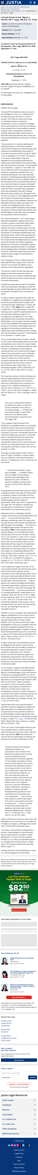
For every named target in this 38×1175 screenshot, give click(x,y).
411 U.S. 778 (12, 560)
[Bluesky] (23, 1145)
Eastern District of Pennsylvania (10, 11)
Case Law (16, 7)
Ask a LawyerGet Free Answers (8, 1049)
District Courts (5, 9)
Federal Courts (24, 7)
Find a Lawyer (7, 1068)
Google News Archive (8, 1038)
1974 (23, 11)
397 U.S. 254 (24, 597)
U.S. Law (8, 7)
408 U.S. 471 (29, 556)
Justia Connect (19, 1150)
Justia (3, 7)
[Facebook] (15, 1145)
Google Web (5, 1029)
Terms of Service (19, 1164)
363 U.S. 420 (5, 537)
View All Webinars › (19, 997)
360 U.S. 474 (9, 813)
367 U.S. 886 (25, 388)
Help (19, 1160)
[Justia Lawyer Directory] (29, 1145)
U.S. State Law (8, 1124)
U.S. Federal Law (9, 1119)
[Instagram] (17, 1145)
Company (19, 1157)
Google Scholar (6, 1021)
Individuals (6, 1105)
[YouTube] (12, 1145)
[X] (26, 1145)
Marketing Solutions (10, 1133)
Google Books (6, 1023)
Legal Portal (19, 1153)
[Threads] (20, 1145)
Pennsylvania (15, 9)
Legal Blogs (5, 1025)
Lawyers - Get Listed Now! (19, 1084)
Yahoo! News (5, 1040)
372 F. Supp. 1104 (20, 719)
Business (6, 1110)
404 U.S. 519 (23, 636)
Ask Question (19, 1060)
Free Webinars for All (10, 953)
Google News (6, 1036)
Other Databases (9, 1129)
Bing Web (4, 1032)
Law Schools (7, 1114)
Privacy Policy (19, 1168)
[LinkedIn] (9, 1145)
